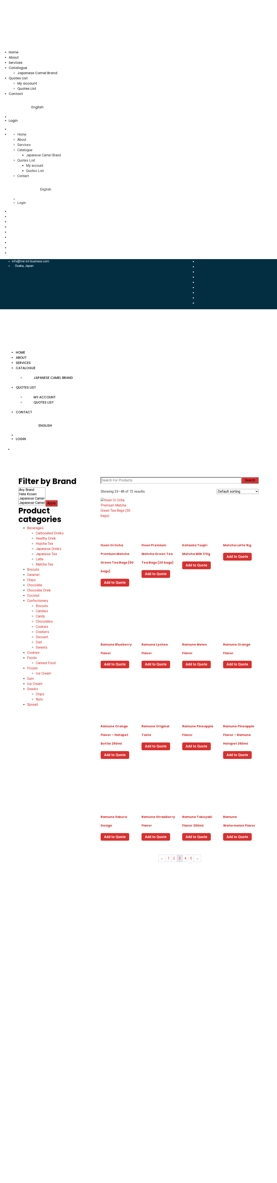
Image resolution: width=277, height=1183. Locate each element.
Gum (30, 678)
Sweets (41, 647)
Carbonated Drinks (50, 533)
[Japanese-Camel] (32, 503)
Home (13, 52)
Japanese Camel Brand (37, 73)
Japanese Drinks (48, 549)
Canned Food (46, 663)
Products (33, 922)
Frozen (32, 668)
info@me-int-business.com (30, 261)
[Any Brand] (32, 490)
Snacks (32, 689)
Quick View (118, 530)
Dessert (42, 637)
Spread (32, 704)
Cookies (42, 627)
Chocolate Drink (39, 590)
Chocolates (44, 621)
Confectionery (37, 601)
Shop (30, 948)
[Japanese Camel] (32, 498)
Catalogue (18, 68)
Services (16, 62)
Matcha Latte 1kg (237, 545)
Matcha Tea (44, 564)
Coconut (33, 595)
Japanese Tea (46, 554)
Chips (31, 580)
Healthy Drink (46, 538)
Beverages (35, 528)
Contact (16, 93)
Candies (42, 611)
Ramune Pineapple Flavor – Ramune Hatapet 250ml (238, 735)
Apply (51, 503)
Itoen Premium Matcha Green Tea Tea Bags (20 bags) (158, 554)
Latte (39, 559)
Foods (32, 658)
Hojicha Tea (44, 544)
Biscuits (33, 569)
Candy (40, 616)
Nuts (39, 699)
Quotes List (18, 78)
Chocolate (34, 585)
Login (13, 120)
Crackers (42, 632)
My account (27, 83)
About (14, 57)
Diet (39, 642)
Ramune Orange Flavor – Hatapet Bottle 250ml (114, 735)
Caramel (33, 575)
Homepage (34, 896)
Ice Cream (43, 673)
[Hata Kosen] (32, 494)
